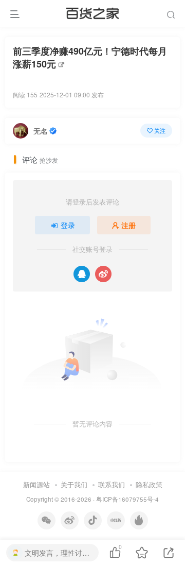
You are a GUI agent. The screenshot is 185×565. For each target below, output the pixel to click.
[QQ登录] (81, 274)
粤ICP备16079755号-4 (127, 499)
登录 (68, 225)
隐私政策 (149, 484)
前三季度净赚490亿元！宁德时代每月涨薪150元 (90, 58)
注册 (128, 225)
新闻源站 (36, 484)
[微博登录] (103, 274)
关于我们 (74, 484)
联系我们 (111, 484)
